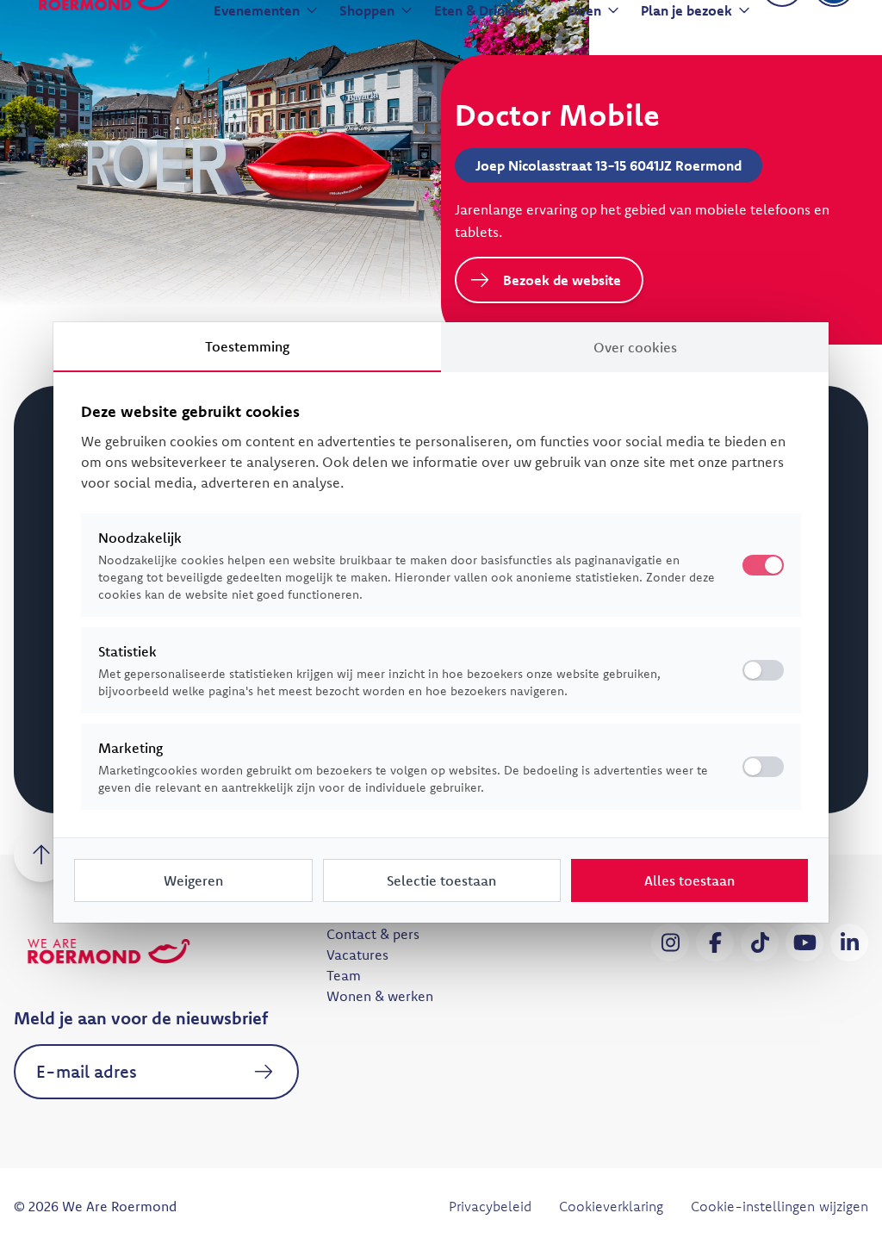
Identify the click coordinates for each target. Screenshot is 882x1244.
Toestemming (247, 346)
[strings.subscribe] (264, 1071)
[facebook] (715, 942)
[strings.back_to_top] (41, 854)
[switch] (763, 670)
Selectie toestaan (441, 880)
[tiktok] (760, 942)
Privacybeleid (490, 1206)
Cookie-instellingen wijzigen (779, 1206)
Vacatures (357, 954)
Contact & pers (372, 933)
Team (343, 975)
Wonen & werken (379, 996)
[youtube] (804, 942)
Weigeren (193, 880)
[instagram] (670, 942)
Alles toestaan (689, 880)
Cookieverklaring (611, 1206)
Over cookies (635, 347)
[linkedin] (849, 942)
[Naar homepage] (108, 951)
